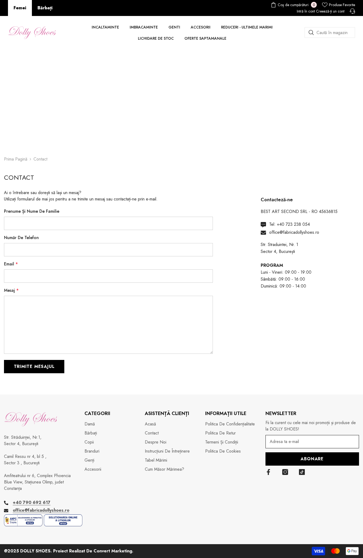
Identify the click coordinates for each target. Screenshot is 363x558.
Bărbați (45, 8)
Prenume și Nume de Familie (31, 211)
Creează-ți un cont (330, 11)
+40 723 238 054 (293, 224)
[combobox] (330, 32)
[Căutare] (330, 32)
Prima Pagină (15, 159)
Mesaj (11, 290)
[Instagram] (285, 472)
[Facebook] (268, 472)
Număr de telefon (21, 238)
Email (11, 264)
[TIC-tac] (302, 472)
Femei (20, 8)
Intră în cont (306, 11)
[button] (34, 366)
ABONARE (312, 459)
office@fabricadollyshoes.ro (294, 232)
